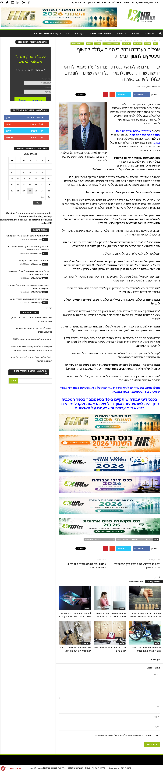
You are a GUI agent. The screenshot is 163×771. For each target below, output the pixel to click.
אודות (126, 2)
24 (42, 190)
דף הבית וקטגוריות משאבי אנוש (52, 33)
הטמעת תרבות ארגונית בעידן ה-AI (34, 260)
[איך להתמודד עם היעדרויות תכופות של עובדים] (110, 633)
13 (23, 178)
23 (49, 190)
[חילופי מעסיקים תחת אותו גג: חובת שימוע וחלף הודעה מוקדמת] (75, 633)
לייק (8, 117)
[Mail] (12, 2)
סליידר (97, 44)
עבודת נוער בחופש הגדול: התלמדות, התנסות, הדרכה (86, 565)
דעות (136, 33)
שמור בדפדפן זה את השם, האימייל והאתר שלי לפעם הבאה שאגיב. (126, 735)
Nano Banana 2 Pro (43, 317)
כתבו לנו (116, 2)
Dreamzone (114, 768)
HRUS (87, 768)
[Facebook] (29, 2)
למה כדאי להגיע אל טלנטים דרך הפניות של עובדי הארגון (136, 565)
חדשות (150, 33)
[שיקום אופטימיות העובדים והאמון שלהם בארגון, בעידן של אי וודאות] (110, 598)
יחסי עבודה (137, 44)
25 (36, 190)
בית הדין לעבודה (146, 540)
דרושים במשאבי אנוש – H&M (26, 339)
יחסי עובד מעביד (122, 540)
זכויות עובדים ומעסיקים (111, 44)
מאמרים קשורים (154, 581)
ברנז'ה (122, 33)
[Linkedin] (18, 2)
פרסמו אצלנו (103, 2)
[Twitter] (7, 2)
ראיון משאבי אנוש (77, 44)
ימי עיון (91, 2)
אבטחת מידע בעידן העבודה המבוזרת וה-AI (29, 299)
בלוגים (147, 44)
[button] (158, 33)
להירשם (9, 137)
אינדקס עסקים (78, 2)
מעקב (8, 124)
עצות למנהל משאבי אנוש (93, 540)
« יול (37, 203)
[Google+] (23, 2)
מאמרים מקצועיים (101, 33)
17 (42, 184)
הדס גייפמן (150, 86)
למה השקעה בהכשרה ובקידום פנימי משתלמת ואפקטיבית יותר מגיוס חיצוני (28, 248)
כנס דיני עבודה (109, 540)
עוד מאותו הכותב (136, 581)
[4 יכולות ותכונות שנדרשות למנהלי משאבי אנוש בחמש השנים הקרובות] (75, 598)
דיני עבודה (126, 44)
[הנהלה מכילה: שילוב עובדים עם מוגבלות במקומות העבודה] (145, 633)
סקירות (80, 33)
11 (36, 178)
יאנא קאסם (47, 339)
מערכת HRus (36, 239)
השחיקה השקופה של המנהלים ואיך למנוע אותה (27, 235)
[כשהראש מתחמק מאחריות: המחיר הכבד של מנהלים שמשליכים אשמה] (145, 598)
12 (30, 178)
